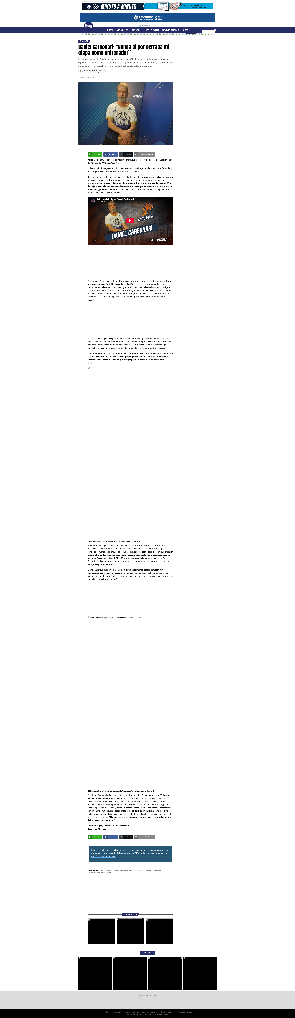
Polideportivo (94, 872)
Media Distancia (152, 30)
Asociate (190, 32)
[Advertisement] (130, 262)
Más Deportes (122, 30)
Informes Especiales (170, 30)
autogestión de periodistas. (129, 850)
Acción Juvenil (108, 870)
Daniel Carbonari (154, 870)
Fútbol (110, 30)
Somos (185, 30)
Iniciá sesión (208, 32)
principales (106, 872)
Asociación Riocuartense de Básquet (130, 870)
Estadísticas (137, 30)
